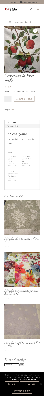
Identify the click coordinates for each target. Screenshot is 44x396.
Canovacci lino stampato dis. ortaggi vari (28, 159)
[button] (35, 31)
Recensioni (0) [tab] (12, 126)
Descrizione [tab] (11, 122)
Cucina (12, 22)
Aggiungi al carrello (24, 98)
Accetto (12, 384)
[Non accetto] (41, 384)
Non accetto (29, 384)
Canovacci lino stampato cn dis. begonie (13, 159)
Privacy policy (22, 390)
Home (6, 22)
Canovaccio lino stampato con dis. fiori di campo (13, 173)
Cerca (21, 365)
